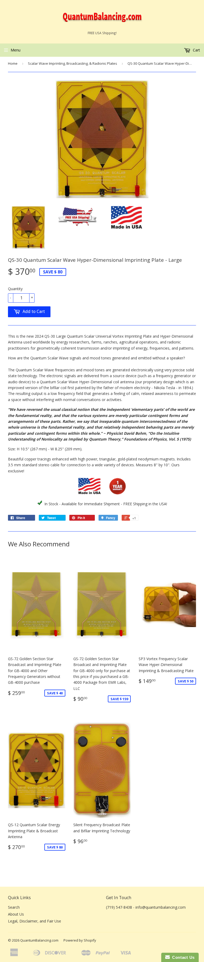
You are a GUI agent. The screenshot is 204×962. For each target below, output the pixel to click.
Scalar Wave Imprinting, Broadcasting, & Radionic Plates (72, 63)
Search (14, 907)
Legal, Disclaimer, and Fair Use (34, 921)
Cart (196, 50)
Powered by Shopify (79, 940)
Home (13, 63)
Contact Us (182, 957)
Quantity (15, 288)
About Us (16, 914)
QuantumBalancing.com (39, 940)
